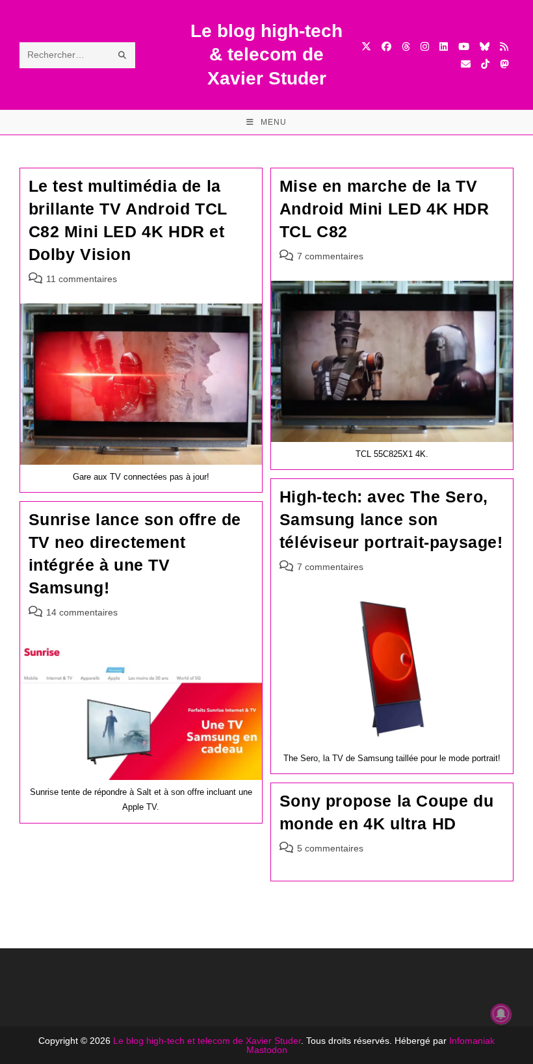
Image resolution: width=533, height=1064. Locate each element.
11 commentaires (81, 279)
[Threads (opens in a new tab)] (405, 46)
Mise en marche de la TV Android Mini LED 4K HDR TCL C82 (384, 208)
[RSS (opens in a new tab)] (504, 46)
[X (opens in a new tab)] (366, 46)
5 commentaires (330, 848)
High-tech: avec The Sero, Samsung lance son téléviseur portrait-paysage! (391, 519)
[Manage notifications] (501, 1014)
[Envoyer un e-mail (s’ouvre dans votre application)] (466, 64)
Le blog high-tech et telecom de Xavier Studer (207, 1040)
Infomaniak (472, 1040)
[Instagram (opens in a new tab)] (424, 46)
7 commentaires (330, 256)
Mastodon (266, 1050)
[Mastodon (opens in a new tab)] (504, 64)
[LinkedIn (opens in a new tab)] (443, 46)
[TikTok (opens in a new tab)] (485, 64)
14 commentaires (82, 612)
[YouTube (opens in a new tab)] (463, 46)
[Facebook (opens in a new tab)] (386, 46)
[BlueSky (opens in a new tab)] (484, 46)
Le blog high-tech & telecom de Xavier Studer (266, 54)
